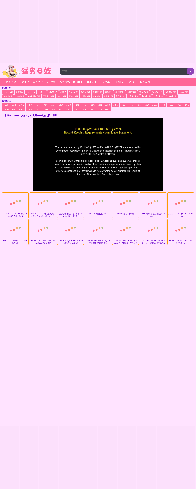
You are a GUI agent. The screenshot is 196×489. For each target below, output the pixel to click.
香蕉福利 (19, 92)
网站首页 (11, 81)
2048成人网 (8, 92)
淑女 (140, 105)
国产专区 (24, 81)
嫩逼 (93, 109)
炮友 (124, 105)
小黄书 (63, 92)
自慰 (7, 105)
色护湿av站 (73, 92)
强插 (85, 109)
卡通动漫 (118, 81)
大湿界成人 (53, 92)
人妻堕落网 (131, 92)
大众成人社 (120, 96)
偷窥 (179, 105)
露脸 (101, 105)
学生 (38, 105)
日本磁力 (145, 81)
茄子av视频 (85, 92)
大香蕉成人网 (170, 92)
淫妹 (61, 109)
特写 (108, 105)
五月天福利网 (48, 96)
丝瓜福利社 (119, 92)
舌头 (46, 109)
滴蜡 (155, 105)
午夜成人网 (19, 96)
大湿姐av (41, 92)
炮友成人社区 (156, 92)
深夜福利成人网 (33, 96)
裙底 (7, 109)
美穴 (101, 109)
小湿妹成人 (30, 92)
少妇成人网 (183, 92)
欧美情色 (65, 81)
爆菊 (116, 105)
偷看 (147, 105)
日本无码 (51, 81)
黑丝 (108, 109)
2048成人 (97, 96)
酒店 (14, 109)
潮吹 (171, 105)
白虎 (132, 105)
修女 (77, 109)
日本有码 (38, 81)
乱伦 (85, 105)
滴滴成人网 (61, 96)
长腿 (163, 105)
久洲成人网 (85, 96)
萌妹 (54, 105)
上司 (30, 105)
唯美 (93, 105)
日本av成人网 (171, 96)
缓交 (22, 105)
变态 (22, 109)
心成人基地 (158, 96)
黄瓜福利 (108, 92)
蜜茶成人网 (7, 96)
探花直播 (91, 81)
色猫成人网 (108, 96)
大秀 (69, 105)
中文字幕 (105, 81)
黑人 (61, 105)
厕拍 (187, 105)
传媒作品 (78, 81)
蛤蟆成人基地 (133, 96)
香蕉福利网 (97, 92)
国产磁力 (132, 81)
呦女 (38, 109)
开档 (69, 109)
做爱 (14, 105)
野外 (46, 105)
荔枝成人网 (143, 92)
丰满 (77, 105)
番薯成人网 (73, 96)
